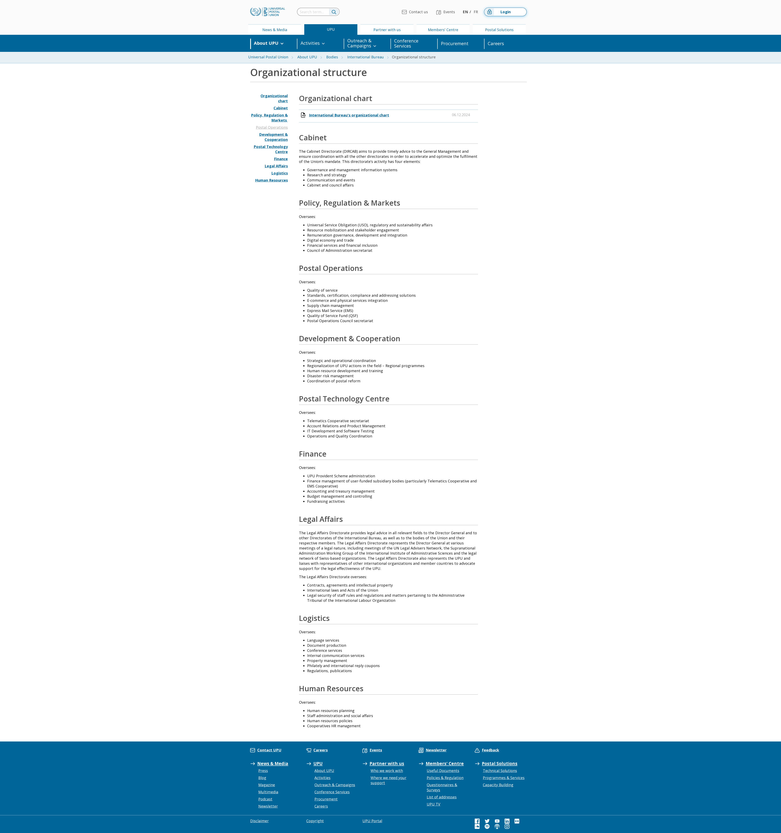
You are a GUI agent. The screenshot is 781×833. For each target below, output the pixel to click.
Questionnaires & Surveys (442, 787)
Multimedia (268, 791)
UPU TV (433, 804)
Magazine (266, 784)
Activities (310, 43)
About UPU (266, 43)
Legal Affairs (276, 166)
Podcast (265, 799)
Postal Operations (272, 127)
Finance (281, 158)
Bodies (332, 57)
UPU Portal (372, 820)
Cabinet (281, 108)
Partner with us (387, 29)
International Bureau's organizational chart (349, 115)
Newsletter (268, 806)
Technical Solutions (500, 770)
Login (505, 11)
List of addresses (442, 797)
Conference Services (406, 43)
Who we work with (387, 770)
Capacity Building (498, 784)
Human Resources (271, 180)
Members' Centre (443, 29)
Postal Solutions (499, 29)
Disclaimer (259, 820)
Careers (496, 43)
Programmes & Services (504, 777)
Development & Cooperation (273, 137)
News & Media (274, 29)
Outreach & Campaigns (359, 43)
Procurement (454, 43)
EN (465, 11)
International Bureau (365, 57)
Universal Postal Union (268, 57)
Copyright (315, 820)
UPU (331, 29)
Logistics (279, 173)
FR (476, 11)
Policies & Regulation (445, 777)
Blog (262, 777)
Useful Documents (443, 770)
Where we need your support (388, 780)
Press (263, 770)
